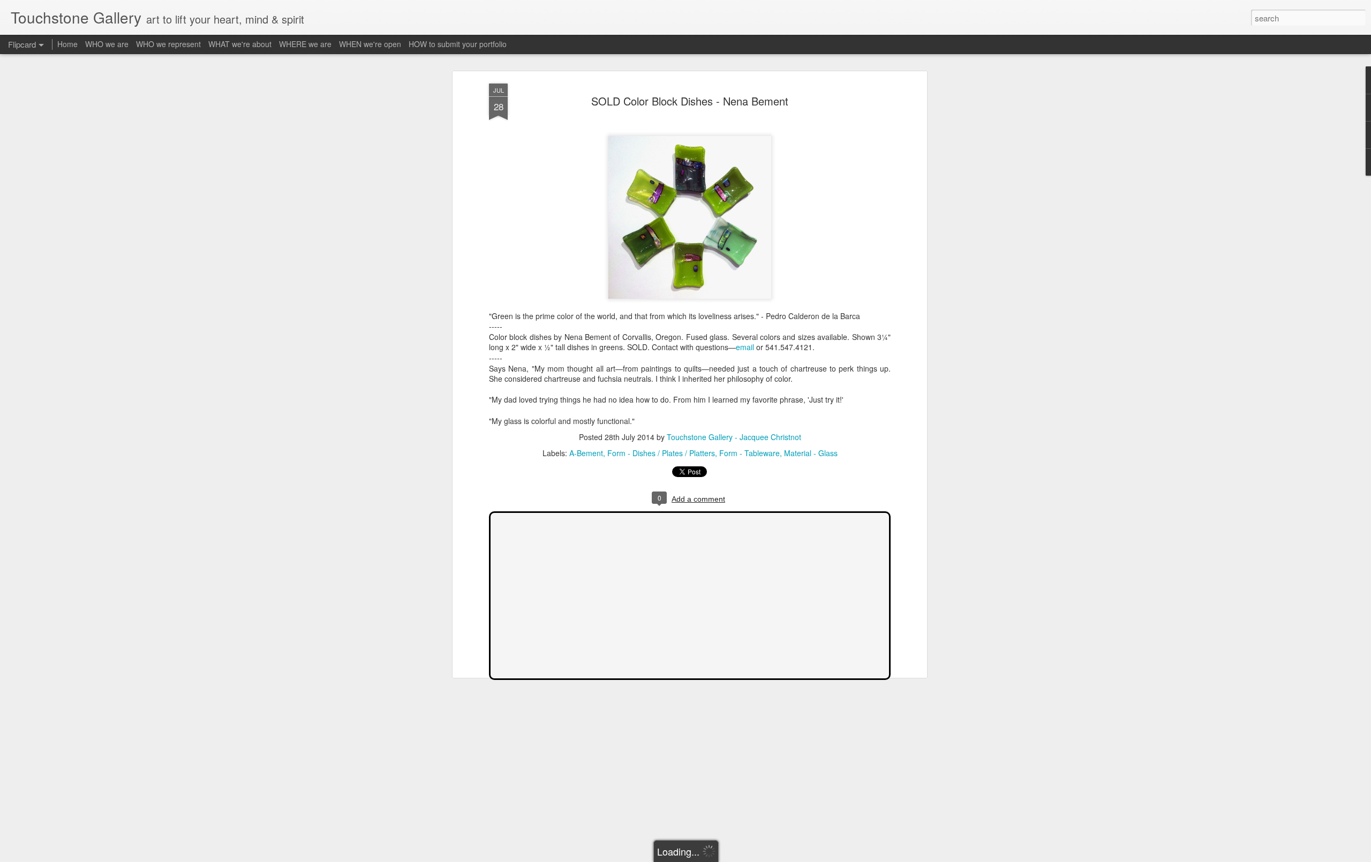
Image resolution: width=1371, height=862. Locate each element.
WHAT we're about (240, 44)
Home (67, 44)
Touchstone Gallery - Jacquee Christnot (734, 437)
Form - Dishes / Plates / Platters (661, 453)
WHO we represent (168, 44)
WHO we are (107, 44)
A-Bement (586, 453)
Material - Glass (811, 453)
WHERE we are (305, 44)
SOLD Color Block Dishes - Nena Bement (689, 101)
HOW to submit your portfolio (458, 44)
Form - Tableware (749, 453)
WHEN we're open (370, 44)
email (745, 347)
